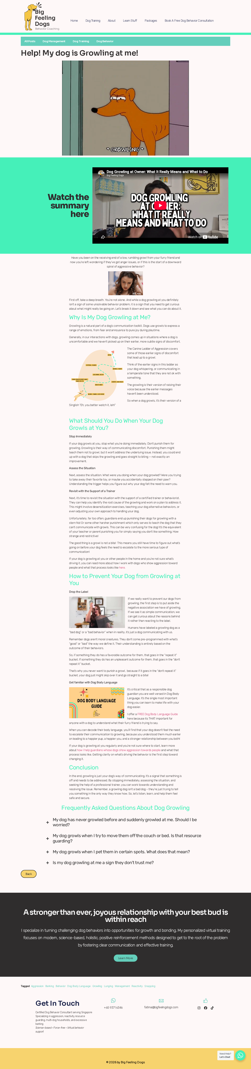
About (112, 20)
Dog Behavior (105, 41)
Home (74, 20)
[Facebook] (205, 1008)
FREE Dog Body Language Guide (157, 714)
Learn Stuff (130, 20)
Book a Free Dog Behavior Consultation (189, 20)
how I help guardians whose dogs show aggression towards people (118, 750)
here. (122, 567)
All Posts (29, 41)
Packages (151, 20)
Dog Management (54, 41)
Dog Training (92, 20)
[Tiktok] (212, 1008)
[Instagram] (199, 1008)
